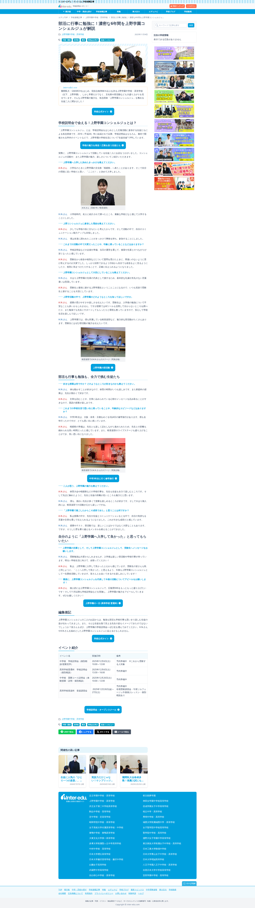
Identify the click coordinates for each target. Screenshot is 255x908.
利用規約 (88, 893)
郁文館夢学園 (149, 795)
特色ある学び (93, 40)
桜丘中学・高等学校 (152, 811)
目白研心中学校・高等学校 (102, 875)
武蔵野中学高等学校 (98, 870)
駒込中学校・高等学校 (99, 811)
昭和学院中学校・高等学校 (102, 822)
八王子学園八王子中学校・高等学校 (160, 864)
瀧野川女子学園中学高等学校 (157, 838)
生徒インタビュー (107, 40)
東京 (83, 40)
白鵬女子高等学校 (97, 864)
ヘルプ (141, 893)
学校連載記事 (101, 11)
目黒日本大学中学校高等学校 (157, 870)
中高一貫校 (67, 40)
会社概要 (62, 893)
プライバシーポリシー (104, 893)
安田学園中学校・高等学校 (155, 875)
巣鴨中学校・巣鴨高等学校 (102, 832)
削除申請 (132, 893)
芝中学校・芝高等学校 (99, 816)
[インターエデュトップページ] (74, 798)
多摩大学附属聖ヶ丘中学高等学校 (105, 843)
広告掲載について (75, 893)
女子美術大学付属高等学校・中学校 (106, 827)
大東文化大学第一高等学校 (102, 838)
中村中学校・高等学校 (99, 848)
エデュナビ (153, 11)
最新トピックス (137, 889)
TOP (60, 889)
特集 (119, 11)
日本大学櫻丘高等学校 (99, 854)
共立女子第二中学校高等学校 (103, 806)
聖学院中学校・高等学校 (154, 832)
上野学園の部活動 (101, 367)
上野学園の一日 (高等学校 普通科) (101, 603)
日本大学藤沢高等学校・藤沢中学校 (106, 859)
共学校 (76, 40)
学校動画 (188, 11)
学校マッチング (178, 6)
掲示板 (68, 11)
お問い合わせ (120, 893)
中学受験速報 (151, 889)
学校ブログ (170, 11)
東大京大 (136, 11)
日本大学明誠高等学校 (153, 859)
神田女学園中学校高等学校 (155, 800)
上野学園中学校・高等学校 (73, 34)
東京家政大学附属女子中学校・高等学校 (162, 843)
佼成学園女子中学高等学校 (155, 806)
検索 (191, 25)
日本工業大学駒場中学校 (154, 848)
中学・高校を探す (84, 11)
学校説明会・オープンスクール (101, 709)
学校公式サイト (101, 111)
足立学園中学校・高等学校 (102, 795)
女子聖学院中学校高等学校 (155, 827)
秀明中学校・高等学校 (153, 816)
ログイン (192, 6)
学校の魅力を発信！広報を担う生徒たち (101, 145)
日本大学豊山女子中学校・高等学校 (160, 854)
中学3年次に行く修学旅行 (101, 478)
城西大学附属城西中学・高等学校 (159, 822)
